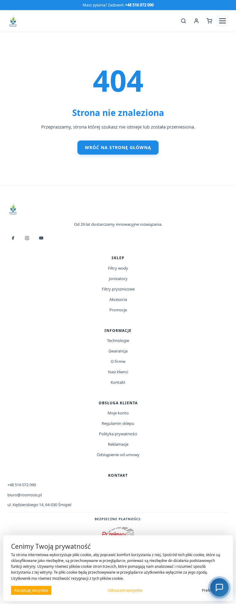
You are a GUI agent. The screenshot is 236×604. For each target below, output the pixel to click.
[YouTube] (41, 238)
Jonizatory (118, 278)
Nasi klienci (118, 372)
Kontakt (118, 382)
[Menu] (222, 21)
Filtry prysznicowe (118, 289)
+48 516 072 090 (139, 5)
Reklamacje (118, 444)
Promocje (118, 310)
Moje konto (118, 413)
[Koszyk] (209, 21)
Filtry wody (118, 268)
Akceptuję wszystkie (31, 590)
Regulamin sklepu (118, 423)
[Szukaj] (183, 21)
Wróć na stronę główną (118, 147)
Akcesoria (118, 299)
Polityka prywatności (118, 434)
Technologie (118, 340)
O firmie (118, 361)
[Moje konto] (196, 21)
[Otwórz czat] (219, 587)
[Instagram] (27, 238)
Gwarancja (118, 351)
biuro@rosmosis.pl (24, 495)
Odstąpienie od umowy (118, 454)
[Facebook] (12, 238)
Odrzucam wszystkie (125, 590)
